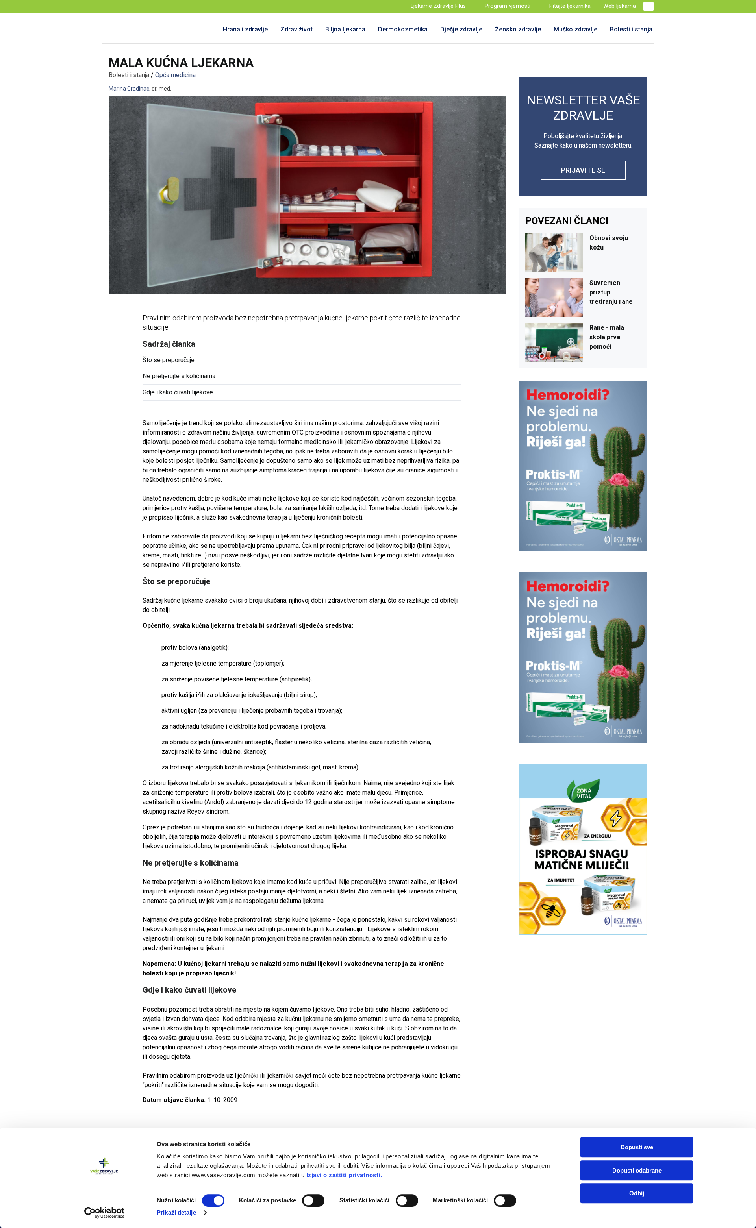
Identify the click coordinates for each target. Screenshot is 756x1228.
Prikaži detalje (176, 1212)
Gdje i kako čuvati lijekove (178, 392)
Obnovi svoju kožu (608, 242)
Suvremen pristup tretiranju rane (611, 292)
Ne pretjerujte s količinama (179, 376)
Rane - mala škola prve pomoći (606, 337)
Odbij (636, 1193)
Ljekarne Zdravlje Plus (438, 6)
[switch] (313, 1200)
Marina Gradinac (129, 88)
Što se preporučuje (169, 360)
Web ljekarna (619, 6)
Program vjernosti (507, 6)
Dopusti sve (637, 1147)
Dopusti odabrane (637, 1170)
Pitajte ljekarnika (570, 6)
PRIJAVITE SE (583, 170)
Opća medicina (175, 75)
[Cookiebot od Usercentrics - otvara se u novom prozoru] (104, 1213)
